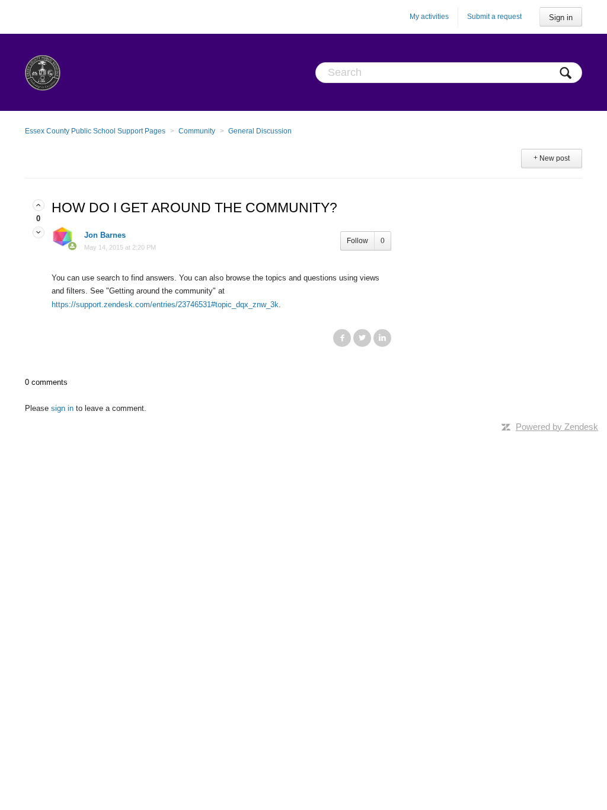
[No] (38, 232)
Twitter (362, 338)
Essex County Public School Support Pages (95, 131)
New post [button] (554, 158)
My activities (429, 16)
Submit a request (494, 16)
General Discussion (260, 131)
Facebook (342, 338)
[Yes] (38, 205)
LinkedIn (382, 338)
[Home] (42, 72)
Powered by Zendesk (557, 427)
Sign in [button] (561, 17)
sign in (62, 408)
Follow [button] (357, 241)
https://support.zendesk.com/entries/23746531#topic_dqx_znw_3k (165, 304)
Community (196, 131)
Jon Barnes (105, 235)
